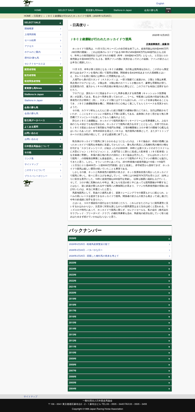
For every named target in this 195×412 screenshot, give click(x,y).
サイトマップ (31, 164)
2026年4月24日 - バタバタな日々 (86, 250)
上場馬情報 (30, 34)
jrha (28, 3)
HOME (37, 10)
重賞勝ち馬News (94, 10)
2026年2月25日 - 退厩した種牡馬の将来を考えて (94, 255)
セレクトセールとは (35, 63)
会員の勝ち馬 (151, 10)
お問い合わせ (31, 139)
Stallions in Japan (123, 10)
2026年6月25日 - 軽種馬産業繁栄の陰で (89, 244)
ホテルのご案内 (33, 51)
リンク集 (29, 158)
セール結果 (30, 40)
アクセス (29, 46)
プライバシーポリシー (36, 175)
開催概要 (29, 28)
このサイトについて (35, 170)
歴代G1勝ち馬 (32, 57)
